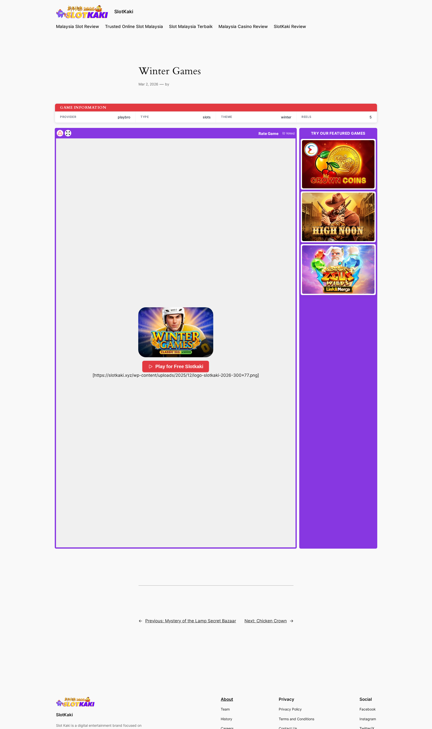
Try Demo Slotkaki (338, 164)
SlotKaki (123, 11)
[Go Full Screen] (68, 133)
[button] (175, 332)
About (227, 699)
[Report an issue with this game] (60, 133)
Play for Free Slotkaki (179, 366)
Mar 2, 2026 (148, 84)
